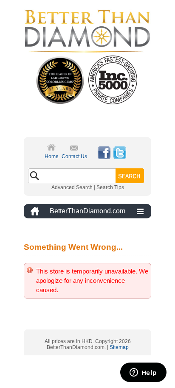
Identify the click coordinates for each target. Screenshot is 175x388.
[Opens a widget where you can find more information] (143, 373)
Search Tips (110, 187)
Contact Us (74, 156)
